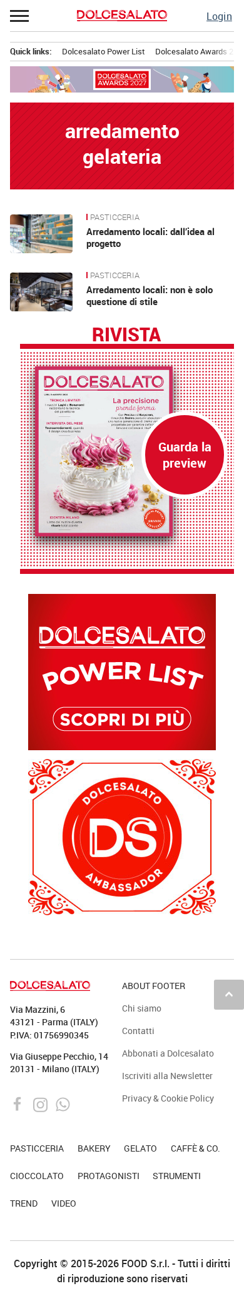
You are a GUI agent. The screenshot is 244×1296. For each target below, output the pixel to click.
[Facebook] (19, 1103)
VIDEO (63, 1203)
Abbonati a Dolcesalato (168, 1053)
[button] (20, 16)
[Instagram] (41, 1103)
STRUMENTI (177, 1176)
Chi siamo (141, 1008)
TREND (24, 1203)
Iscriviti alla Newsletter (167, 1076)
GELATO (140, 1148)
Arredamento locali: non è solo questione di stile (149, 295)
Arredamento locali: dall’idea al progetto (150, 237)
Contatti (138, 1031)
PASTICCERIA (115, 217)
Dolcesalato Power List (103, 51)
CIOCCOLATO (37, 1176)
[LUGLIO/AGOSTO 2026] (127, 451)
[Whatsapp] (63, 1103)
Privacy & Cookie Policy (168, 1098)
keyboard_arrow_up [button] (228, 994)
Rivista (126, 335)
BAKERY (94, 1148)
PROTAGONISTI (109, 1176)
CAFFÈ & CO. (195, 1148)
